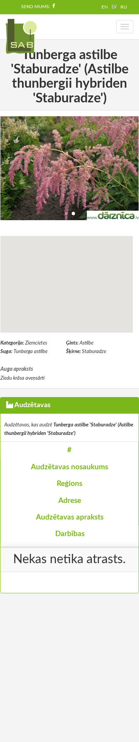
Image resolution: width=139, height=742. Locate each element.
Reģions (69, 483)
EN (105, 7)
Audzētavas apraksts (69, 517)
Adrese (69, 500)
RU (123, 7)
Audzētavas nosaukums (69, 467)
